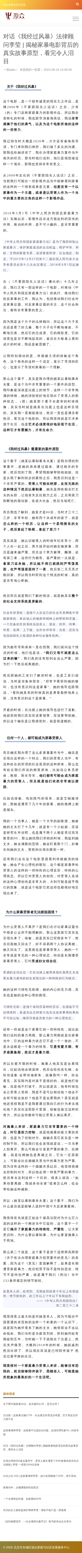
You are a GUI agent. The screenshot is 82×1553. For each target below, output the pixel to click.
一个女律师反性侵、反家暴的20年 (22, 1498)
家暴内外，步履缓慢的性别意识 (20, 1487)
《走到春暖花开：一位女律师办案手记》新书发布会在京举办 (37, 1521)
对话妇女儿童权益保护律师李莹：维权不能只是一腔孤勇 (34, 1510)
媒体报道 (9, 1393)
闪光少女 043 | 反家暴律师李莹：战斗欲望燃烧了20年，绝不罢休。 (41, 1476)
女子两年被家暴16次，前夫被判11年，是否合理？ (31, 1404)
